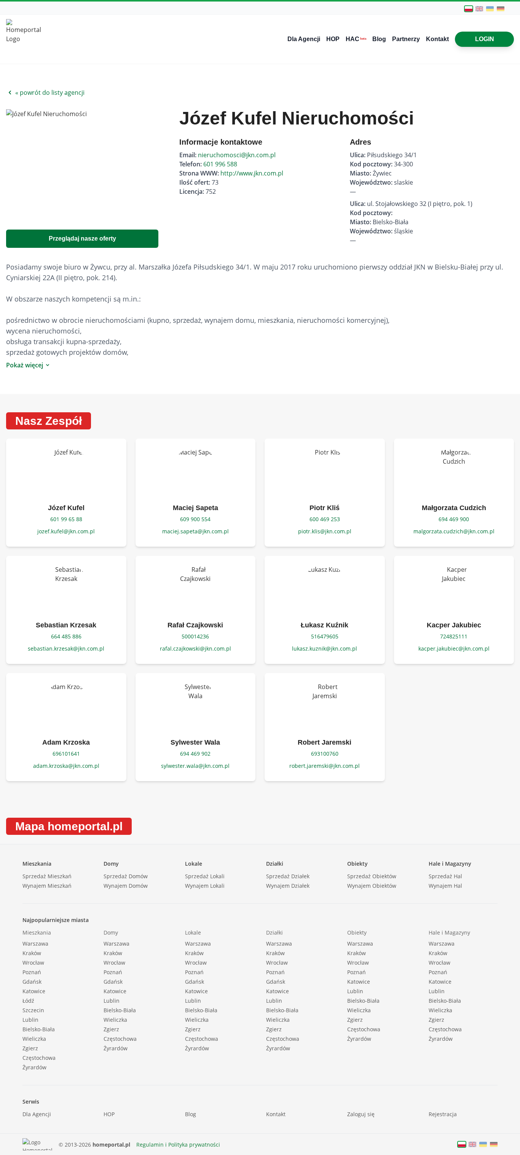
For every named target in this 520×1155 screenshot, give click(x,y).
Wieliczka (34, 1038)
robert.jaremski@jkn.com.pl (324, 765)
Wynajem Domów (126, 885)
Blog (379, 39)
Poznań (31, 972)
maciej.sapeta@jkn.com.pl (195, 531)
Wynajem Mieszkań (47, 885)
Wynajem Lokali (205, 885)
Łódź (28, 1000)
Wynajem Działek (287, 885)
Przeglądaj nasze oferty (82, 238)
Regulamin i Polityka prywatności (178, 1144)
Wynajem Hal (445, 885)
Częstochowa (39, 1057)
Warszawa (35, 943)
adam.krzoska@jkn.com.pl (66, 765)
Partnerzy (406, 39)
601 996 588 (220, 164)
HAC (356, 39)
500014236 (195, 636)
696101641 (66, 753)
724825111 (453, 636)
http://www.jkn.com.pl (251, 173)
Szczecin (33, 1010)
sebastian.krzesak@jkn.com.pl (66, 648)
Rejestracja (443, 1114)
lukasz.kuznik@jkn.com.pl (324, 648)
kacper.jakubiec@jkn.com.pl (454, 648)
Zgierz (30, 1048)
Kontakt (437, 39)
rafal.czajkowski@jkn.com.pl (195, 648)
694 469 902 (195, 753)
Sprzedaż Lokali (205, 876)
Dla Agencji (303, 39)
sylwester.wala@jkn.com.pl (195, 765)
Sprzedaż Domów (126, 876)
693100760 (324, 753)
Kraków (31, 953)
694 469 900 (454, 519)
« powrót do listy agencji (50, 92)
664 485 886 (66, 636)
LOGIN (484, 39)
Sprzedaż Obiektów (371, 876)
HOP (333, 39)
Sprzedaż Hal (445, 876)
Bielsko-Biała (38, 1029)
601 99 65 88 (66, 519)
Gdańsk (31, 981)
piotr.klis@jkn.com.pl (324, 531)
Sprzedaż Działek (287, 876)
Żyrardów (34, 1067)
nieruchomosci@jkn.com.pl (237, 155)
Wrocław (33, 962)
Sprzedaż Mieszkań (47, 876)
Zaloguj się (361, 1114)
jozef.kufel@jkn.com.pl (66, 531)
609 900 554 (195, 519)
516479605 (324, 636)
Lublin (30, 1019)
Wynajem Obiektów (371, 885)
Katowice (33, 991)
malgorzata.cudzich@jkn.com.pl (453, 531)
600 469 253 (324, 519)
